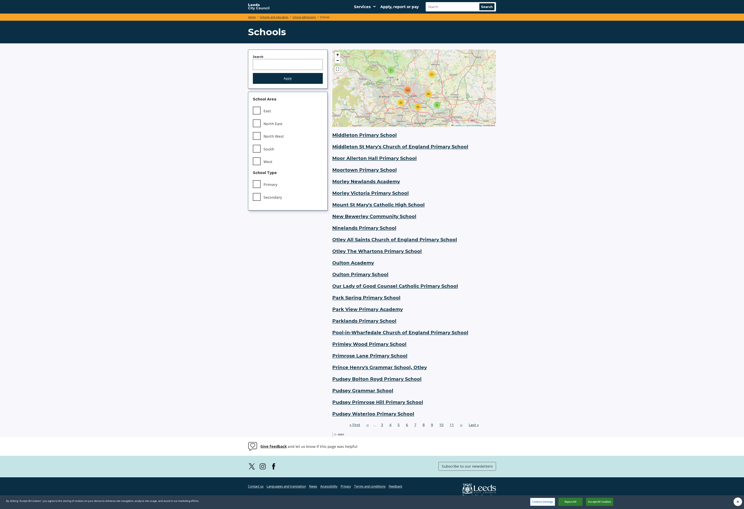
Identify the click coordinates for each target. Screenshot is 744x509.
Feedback (395, 486)
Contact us (256, 486)
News (313, 486)
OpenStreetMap (473, 125)
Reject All (570, 501)
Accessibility (329, 486)
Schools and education (274, 17)
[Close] (738, 501)
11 (453, 424)
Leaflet (457, 125)
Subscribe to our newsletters (467, 466)
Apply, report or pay (399, 7)
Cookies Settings (542, 501)
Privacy (346, 486)
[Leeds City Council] (258, 6)
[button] (437, 105)
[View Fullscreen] (337, 69)
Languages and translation (286, 486)
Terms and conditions (370, 486)
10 (442, 424)
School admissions (304, 17)
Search (258, 57)
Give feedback (273, 446)
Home (252, 17)
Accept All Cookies (599, 501)
